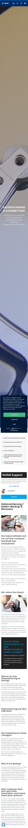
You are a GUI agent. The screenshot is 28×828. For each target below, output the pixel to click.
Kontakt (5, 630)
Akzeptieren (14, 415)
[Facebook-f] (21, 3)
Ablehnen (14, 419)
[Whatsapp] (17, 3)
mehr (14, 424)
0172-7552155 (14, 486)
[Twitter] (24, 3)
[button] (5, 3)
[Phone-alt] (13, 3)
